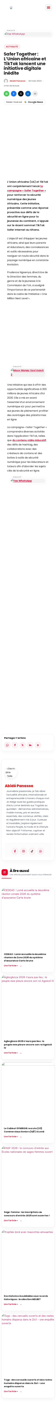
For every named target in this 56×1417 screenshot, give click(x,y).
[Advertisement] (28, 147)
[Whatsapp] (40, 851)
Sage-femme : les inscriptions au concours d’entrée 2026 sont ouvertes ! (27, 1214)
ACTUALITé (12, 46)
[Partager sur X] (21, 93)
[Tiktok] (32, 851)
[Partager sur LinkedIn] (28, 93)
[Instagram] (23, 851)
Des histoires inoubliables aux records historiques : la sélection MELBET (26, 1297)
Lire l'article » (11, 965)
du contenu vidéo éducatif (29, 440)
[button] (48, 7)
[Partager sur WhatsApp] (6, 93)
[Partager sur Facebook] (13, 93)
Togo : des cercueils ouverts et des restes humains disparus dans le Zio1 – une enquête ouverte (28, 1383)
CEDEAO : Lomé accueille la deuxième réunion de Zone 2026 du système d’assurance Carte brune (25, 957)
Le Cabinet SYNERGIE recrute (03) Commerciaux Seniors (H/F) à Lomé (24, 1130)
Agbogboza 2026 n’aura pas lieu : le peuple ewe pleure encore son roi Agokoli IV (28, 1044)
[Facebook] (15, 851)
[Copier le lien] (35, 93)
